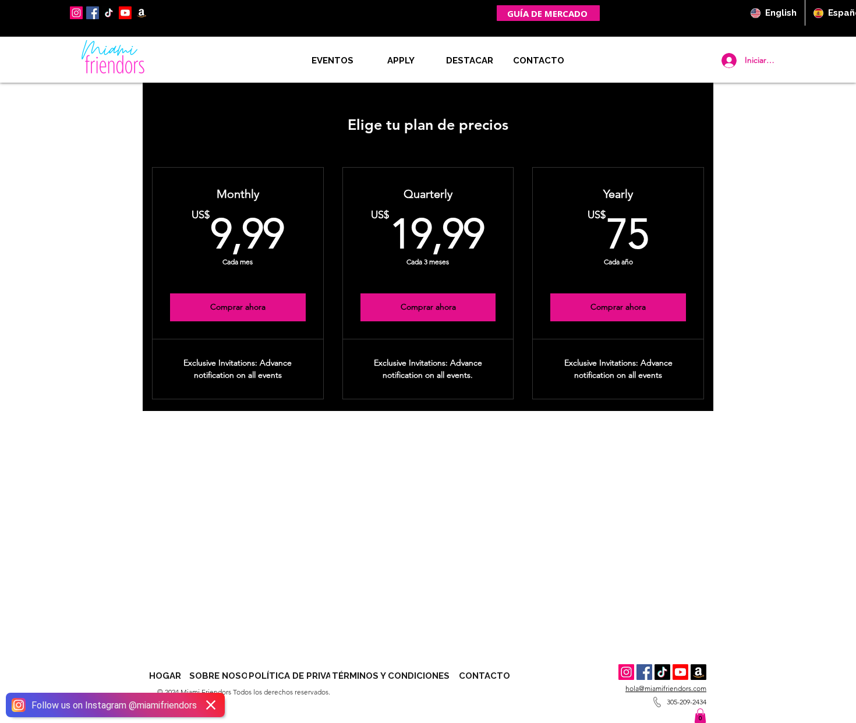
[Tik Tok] (662, 672)
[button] (538, 60)
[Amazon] (698, 672)
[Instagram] (76, 12)
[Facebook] (92, 12)
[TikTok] (108, 12)
